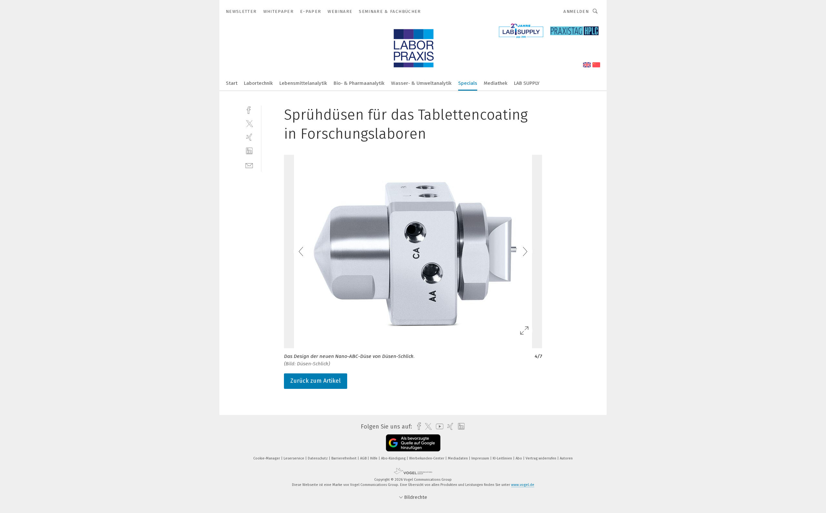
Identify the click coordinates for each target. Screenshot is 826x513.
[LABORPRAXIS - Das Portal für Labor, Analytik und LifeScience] (231, 83)
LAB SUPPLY (526, 83)
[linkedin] (249, 151)
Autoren (566, 458)
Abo (519, 458)
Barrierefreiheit (344, 458)
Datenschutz (318, 458)
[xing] (249, 137)
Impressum (480, 458)
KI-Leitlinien (503, 458)
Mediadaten (458, 458)
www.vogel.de (522, 485)
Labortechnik (258, 83)
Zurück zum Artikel (315, 380)
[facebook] (249, 109)
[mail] (249, 165)
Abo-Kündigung (394, 458)
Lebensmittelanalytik (303, 83)
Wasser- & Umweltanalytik (421, 83)
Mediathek (496, 83)
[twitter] (249, 123)
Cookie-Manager (267, 458)
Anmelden (576, 11)
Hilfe (374, 458)
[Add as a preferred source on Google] (413, 442)
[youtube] (438, 426)
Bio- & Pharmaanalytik (359, 83)
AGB (364, 458)
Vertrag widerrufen (541, 458)
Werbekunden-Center (427, 458)
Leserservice (294, 458)
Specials (467, 83)
